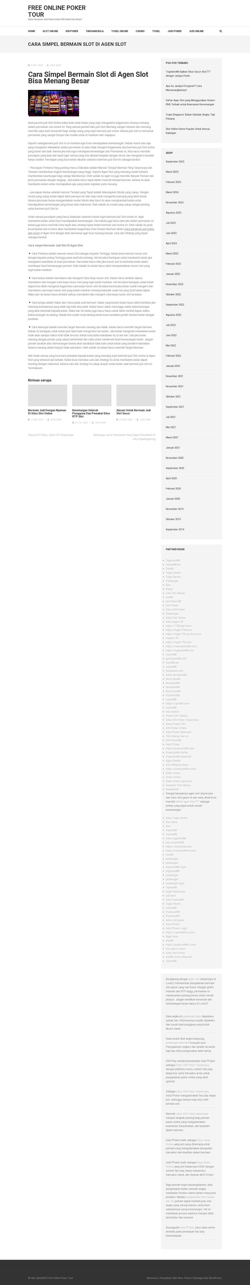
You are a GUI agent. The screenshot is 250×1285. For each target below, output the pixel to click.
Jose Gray (55, 65)
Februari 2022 (173, 355)
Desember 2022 (174, 284)
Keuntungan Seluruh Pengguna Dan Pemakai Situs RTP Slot (91, 413)
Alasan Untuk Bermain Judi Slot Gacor (133, 412)
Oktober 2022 (173, 294)
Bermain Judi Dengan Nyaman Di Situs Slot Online (47, 412)
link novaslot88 (175, 842)
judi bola (171, 895)
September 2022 (175, 304)
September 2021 (175, 406)
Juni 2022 (171, 335)
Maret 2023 (172, 253)
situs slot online (175, 952)
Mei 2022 (171, 345)
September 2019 (175, 529)
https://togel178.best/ (179, 630)
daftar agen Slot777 (187, 801)
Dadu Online (173, 773)
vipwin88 (171, 654)
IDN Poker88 (173, 740)
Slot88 (170, 568)
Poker (169, 589)
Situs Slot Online (176, 617)
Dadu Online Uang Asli (179, 781)
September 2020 (175, 468)
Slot (168, 585)
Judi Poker (174, 31)
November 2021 (175, 386)
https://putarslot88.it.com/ (181, 944)
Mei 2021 (171, 427)
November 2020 (175, 457)
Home (31, 31)
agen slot (194, 979)
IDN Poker (72, 31)
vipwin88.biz (173, 564)
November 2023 (175, 202)
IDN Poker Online (176, 728)
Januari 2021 (173, 447)
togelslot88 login (176, 867)
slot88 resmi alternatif (179, 957)
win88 (169, 597)
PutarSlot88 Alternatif (178, 756)
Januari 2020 (173, 498)
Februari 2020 (173, 488)
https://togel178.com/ (179, 642)
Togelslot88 (173, 560)
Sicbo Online (173, 777)
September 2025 (175, 161)
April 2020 (171, 478)
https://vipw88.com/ (178, 703)
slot (168, 826)
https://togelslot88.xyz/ (180, 650)
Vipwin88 (171, 830)
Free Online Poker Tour (57, 11)
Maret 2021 (172, 437)
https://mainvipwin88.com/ (182, 646)
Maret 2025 (172, 171)
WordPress (215, 1278)
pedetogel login (175, 883)
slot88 (169, 854)
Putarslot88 (173, 912)
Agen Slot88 (173, 760)
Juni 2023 (171, 233)
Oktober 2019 (173, 519)
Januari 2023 (173, 274)
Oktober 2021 (173, 396)
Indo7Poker (173, 744)
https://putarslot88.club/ (180, 748)
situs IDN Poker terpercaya (192, 1091)
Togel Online (119, 31)
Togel (156, 31)
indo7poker (172, 711)
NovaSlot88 (173, 683)
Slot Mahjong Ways (177, 764)
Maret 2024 (172, 192)
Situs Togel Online (176, 818)
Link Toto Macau (175, 593)
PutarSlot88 (173, 695)
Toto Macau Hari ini (177, 736)
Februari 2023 (173, 263)
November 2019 (175, 509)
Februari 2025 (173, 182)
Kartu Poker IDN (175, 724)
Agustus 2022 (173, 314)
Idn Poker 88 (173, 601)
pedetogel (172, 858)
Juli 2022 (171, 325)
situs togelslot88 (176, 838)
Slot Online (50, 31)
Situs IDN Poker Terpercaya (182, 720)
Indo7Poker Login (176, 928)
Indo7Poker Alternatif (178, 732)
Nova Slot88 (173, 679)
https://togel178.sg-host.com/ (184, 634)
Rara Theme (184, 1278)
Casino (140, 31)
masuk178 (172, 638)
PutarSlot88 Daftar (177, 752)
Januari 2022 (173, 365)
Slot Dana (171, 822)
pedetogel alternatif (177, 1042)
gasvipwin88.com (176, 658)
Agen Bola (172, 936)
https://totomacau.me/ (179, 846)
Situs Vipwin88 (175, 899)
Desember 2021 (174, 376)
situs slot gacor (175, 920)
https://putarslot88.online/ (181, 769)
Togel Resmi (173, 576)
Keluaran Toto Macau (178, 785)
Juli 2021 (171, 417)
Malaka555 (172, 789)
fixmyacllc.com (174, 670)
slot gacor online (176, 948)
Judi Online (196, 31)
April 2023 (171, 243)
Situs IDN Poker (175, 609)
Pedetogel (172, 581)
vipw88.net (172, 662)
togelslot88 (173, 871)
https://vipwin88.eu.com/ (180, 932)
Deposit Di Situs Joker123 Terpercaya (50, 435)
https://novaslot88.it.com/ (181, 850)
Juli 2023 (171, 222)
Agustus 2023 (173, 212)
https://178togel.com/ (179, 626)
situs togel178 (174, 621)
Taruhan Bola (95, 31)
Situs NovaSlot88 (176, 675)
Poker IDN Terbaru (177, 715)
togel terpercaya (175, 891)
